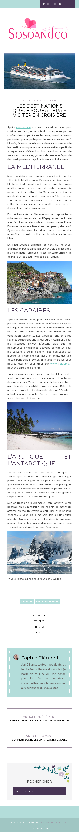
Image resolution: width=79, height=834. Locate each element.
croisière (27, 601)
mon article (23, 127)
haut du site (38, 829)
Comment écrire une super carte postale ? (39, 737)
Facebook (39, 615)
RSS (42, 822)
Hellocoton (39, 632)
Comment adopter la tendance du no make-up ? (39, 718)
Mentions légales (57, 822)
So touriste (30, 100)
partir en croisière (47, 601)
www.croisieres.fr (61, 363)
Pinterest (39, 627)
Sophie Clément (40, 658)
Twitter (39, 621)
